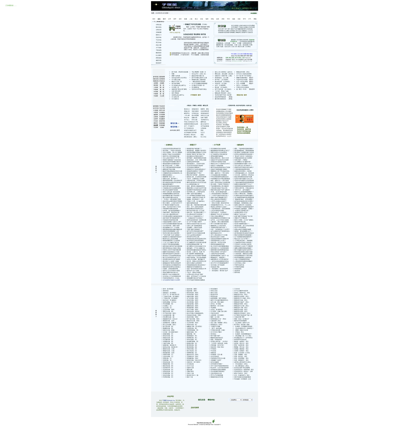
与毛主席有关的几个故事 (223, 117)
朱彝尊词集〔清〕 (192, 353)
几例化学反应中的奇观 (218, 253)
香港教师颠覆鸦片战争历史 (171, 193)
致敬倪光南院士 (167, 175)
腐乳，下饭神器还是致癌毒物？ (244, 148)
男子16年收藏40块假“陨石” (219, 223)
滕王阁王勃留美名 (220, 99)
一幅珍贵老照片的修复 (198, 81)
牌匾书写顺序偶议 (241, 77)
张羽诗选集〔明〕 (192, 339)
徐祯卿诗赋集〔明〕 (193, 341)
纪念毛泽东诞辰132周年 (245, 110)
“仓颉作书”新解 (215, 326)
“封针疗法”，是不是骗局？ (242, 190)
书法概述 (213, 307)
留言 (154, 19)
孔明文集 (250, 29)
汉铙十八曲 (190, 373)
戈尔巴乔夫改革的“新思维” (195, 165)
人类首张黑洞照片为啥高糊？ (220, 193)
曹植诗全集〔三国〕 (169, 351)
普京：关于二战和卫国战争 (195, 207)
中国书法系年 (215, 313)
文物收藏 (158, 32)
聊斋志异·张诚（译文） (241, 300)
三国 (232, 46)
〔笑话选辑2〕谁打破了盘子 (219, 270)
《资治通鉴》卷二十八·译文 (242, 336)
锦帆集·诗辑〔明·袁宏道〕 (195, 326)
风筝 (202, 130)
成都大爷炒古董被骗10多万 (219, 197)
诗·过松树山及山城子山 (179, 85)
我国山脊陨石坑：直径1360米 (220, 158)
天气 (249, 19)
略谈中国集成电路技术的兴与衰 (172, 171)
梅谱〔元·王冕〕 (216, 317)
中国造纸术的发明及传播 (170, 220)
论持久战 (248, 105)
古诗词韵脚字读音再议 (217, 371)
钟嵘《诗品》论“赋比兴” (241, 319)
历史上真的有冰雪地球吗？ (219, 199)
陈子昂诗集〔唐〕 (168, 326)
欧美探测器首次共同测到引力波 (220, 218)
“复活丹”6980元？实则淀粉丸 (243, 156)
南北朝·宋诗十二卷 (192, 375)
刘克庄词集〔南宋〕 (193, 300)
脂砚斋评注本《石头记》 (170, 319)
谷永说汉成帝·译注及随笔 (242, 367)
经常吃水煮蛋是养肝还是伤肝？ (244, 154)
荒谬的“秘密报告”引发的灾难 (172, 160)
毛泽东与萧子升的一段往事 (223, 95)
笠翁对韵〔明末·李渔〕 (218, 347)
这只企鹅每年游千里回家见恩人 (220, 231)
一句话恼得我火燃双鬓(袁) (246, 41)
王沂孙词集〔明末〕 (193, 322)
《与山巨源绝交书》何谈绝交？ (244, 328)
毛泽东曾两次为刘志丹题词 (224, 113)
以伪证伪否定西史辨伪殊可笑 (172, 148)
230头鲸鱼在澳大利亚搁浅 (219, 175)
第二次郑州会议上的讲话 (223, 134)
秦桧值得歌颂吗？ (168, 184)
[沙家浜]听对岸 (247, 43)
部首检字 (158, 63)
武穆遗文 (244, 30)
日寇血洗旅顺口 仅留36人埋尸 (172, 222)
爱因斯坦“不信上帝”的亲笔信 (220, 214)
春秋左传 (246, 25)
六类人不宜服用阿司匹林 (242, 259)
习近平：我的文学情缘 (194, 272)
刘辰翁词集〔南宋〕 (193, 304)
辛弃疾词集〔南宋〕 (193, 294)
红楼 (242, 46)
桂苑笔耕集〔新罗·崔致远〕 (219, 298)
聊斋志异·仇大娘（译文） (242, 306)
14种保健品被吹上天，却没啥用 (244, 173)
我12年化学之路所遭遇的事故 (220, 246)
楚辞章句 (244, 29)
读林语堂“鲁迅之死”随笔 (179, 89)
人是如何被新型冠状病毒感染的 (244, 182)
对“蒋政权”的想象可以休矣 (171, 205)
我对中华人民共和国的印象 (171, 156)
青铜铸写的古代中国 (217, 377)
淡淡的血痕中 (205, 113)
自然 (217, 19)
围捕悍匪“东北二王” (169, 177)
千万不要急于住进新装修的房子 (244, 207)
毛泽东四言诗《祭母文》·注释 (243, 371)
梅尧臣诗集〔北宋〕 (169, 321)
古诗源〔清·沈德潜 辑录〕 (171, 332)
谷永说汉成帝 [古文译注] (179, 77)
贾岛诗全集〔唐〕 (168, 336)
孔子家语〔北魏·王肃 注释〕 (219, 311)
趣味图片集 (219, 45)
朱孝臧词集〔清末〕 (193, 358)
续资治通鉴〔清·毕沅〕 (170, 302)
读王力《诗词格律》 (242, 85)
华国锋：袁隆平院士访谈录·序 (196, 197)
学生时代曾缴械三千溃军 (223, 109)
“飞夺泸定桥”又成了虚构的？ (172, 235)
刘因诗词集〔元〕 (168, 354)
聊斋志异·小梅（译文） (241, 307)
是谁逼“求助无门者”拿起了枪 (196, 154)
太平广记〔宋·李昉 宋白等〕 (171, 294)
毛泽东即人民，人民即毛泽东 (196, 192)
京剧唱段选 (219, 43)
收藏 (185, 19)
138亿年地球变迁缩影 (217, 210)
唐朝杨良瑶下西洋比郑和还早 (172, 263)
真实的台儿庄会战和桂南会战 (172, 255)
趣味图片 (234, 40)
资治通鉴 (252, 25)
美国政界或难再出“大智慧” (195, 171)
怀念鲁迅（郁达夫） (190, 134)
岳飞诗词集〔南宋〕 (193, 298)
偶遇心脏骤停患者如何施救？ (243, 248)
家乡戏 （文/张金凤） (221, 87)
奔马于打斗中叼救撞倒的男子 (220, 263)
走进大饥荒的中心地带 (223, 126)
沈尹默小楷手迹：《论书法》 (220, 341)
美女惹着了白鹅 (247, 45)
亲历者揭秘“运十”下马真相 (171, 227)
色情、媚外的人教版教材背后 (196, 186)
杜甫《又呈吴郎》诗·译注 (242, 353)
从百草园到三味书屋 (190, 132)
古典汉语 (158, 29)
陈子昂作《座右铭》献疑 (241, 324)
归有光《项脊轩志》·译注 (242, 292)
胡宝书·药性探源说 (240, 227)
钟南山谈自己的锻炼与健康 (242, 229)
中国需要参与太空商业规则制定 (220, 178)
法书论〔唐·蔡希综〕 (217, 309)
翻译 (164, 19)
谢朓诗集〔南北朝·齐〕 (170, 345)
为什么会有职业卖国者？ (194, 235)
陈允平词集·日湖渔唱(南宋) (195, 313)
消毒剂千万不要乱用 (240, 218)
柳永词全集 (166, 366)
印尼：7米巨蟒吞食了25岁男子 (220, 229)
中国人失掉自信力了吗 (191, 122)
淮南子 (236, 27)
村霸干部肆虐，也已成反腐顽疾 (196, 257)
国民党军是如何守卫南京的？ (172, 253)
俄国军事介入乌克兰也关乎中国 (196, 188)
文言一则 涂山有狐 (242, 81)
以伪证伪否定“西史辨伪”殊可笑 (194, 34)
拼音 (223, 19)
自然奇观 (245, 40)
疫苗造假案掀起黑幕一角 (194, 244)
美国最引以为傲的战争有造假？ (172, 237)
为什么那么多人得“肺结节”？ (243, 165)
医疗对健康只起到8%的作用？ (243, 250)
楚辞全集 (189, 369)
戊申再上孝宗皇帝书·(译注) (242, 362)
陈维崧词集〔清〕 (192, 343)
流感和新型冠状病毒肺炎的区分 (244, 186)
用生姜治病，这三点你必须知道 (244, 225)
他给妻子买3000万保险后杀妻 (196, 233)
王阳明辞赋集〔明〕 (193, 330)
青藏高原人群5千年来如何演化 (220, 171)
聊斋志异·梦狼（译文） (241, 311)
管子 (226, 29)
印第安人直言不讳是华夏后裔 (172, 250)
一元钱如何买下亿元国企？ (195, 218)
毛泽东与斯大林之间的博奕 (171, 233)
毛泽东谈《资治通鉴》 (223, 125)
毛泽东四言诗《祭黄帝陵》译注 (244, 369)
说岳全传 (228, 46)
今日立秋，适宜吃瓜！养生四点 (244, 175)
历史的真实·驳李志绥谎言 (224, 132)
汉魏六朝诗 (190, 371)
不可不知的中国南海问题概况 (196, 280)
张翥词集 (166, 360)
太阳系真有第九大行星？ (218, 240)
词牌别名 (213, 353)
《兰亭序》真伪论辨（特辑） (220, 343)
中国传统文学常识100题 (218, 358)
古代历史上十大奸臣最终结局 (172, 276)
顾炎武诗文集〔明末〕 (194, 321)
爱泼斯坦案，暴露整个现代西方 (196, 150)
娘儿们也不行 (205, 124)
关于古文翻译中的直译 (241, 291)
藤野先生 (203, 122)
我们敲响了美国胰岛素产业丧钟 (244, 152)
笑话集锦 (240, 40)
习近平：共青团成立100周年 (195, 178)
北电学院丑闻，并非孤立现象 (196, 180)
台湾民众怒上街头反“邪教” (195, 274)
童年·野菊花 (175, 93)
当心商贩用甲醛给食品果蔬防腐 (244, 197)
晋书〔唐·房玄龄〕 (169, 289)
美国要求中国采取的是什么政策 (196, 190)
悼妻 (173, 74)
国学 (175, 19)
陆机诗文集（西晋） (169, 330)
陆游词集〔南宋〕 (192, 291)
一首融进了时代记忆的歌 (192, 24)
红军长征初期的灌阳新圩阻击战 (172, 223)
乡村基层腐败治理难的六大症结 (196, 152)
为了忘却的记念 (189, 128)
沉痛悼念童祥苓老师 (193, 162)
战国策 (236, 25)
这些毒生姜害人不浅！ (241, 212)
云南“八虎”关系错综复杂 (194, 225)
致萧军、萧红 (205, 109)
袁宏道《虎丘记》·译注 (241, 343)
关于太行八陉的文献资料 (244, 74)
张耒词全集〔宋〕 (168, 371)
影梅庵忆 (232, 32)
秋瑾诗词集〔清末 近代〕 (194, 360)
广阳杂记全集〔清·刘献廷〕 (171, 296)
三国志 (241, 27)
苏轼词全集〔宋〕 (168, 362)
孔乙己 (203, 132)
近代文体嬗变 (215, 362)
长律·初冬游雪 (176, 91)
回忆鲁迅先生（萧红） (191, 137)
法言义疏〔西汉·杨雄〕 (218, 302)
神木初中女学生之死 (193, 237)
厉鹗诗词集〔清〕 (192, 349)
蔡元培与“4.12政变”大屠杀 (171, 261)
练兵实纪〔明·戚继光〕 (170, 300)
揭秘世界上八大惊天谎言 (218, 225)
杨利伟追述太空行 (216, 233)
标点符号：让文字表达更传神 (220, 367)
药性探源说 (237, 268)
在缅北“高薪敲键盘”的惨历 (219, 169)
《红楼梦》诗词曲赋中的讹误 (243, 326)
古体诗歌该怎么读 (216, 373)
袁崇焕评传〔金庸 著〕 (170, 322)
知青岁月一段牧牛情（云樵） (224, 76)
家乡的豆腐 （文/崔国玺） (223, 81)
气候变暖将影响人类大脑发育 (220, 186)
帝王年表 (158, 42)
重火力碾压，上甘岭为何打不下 (172, 203)
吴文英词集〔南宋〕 (193, 302)
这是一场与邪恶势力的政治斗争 (196, 268)
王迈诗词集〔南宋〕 (169, 309)
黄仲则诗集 (190, 345)
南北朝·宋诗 (214, 294)
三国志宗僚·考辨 (239, 317)
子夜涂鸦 (158, 50)
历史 (201, 19)
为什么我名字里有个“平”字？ (172, 158)
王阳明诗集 (190, 328)
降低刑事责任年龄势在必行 (195, 208)
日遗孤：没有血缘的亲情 (170, 268)
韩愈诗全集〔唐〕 (168, 337)
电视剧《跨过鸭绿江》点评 (195, 199)
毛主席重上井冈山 (221, 123)
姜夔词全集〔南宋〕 (193, 306)
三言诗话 (237, 289)
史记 (232, 25)
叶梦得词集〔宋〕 (168, 377)
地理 (207, 19)
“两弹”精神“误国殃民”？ (194, 229)
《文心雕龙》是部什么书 (241, 322)
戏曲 (233, 19)
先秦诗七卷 (190, 367)
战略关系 (194, 117)
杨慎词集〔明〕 (192, 334)
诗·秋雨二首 (175, 87)
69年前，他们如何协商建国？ (172, 210)
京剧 (239, 19)
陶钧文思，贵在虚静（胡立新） (224, 74)
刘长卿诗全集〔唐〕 (169, 317)
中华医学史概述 (239, 267)
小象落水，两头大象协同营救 (220, 222)
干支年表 (158, 40)
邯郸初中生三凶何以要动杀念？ (196, 169)
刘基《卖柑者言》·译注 (241, 360)
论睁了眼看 (204, 117)
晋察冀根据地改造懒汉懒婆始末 (172, 229)
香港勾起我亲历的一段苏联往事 (196, 220)
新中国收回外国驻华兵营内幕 (172, 182)
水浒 (235, 46)
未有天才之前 (205, 115)
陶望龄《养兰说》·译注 (241, 347)
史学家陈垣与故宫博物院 (218, 369)
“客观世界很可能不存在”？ (219, 227)
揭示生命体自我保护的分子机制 (220, 167)
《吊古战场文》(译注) (241, 364)
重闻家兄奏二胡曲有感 (198, 79)
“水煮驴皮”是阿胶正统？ (242, 210)
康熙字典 (158, 60)
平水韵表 (213, 351)
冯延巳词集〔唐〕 (168, 343)
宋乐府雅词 (214, 289)
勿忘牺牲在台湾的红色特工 (195, 156)
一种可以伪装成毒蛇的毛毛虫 (220, 261)
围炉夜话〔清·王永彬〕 (218, 306)
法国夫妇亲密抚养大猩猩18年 (220, 239)
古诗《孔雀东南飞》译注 (241, 375)
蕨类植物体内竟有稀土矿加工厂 (220, 150)
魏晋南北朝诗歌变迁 (217, 337)
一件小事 (187, 115)
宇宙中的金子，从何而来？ (219, 212)
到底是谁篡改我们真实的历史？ (196, 265)
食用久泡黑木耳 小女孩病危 (242, 205)
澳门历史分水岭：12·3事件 (171, 165)
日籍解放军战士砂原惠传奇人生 (172, 173)
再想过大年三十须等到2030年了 (220, 163)
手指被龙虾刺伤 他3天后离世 (243, 158)
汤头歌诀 (237, 270)
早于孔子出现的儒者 (217, 375)
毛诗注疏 (252, 27)
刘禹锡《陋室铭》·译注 (241, 349)
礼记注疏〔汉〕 (168, 307)
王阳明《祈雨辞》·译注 (241, 351)
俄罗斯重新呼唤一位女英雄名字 (172, 180)
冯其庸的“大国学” (216, 360)
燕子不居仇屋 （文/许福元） (223, 89)
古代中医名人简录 (240, 263)
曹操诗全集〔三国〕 (169, 349)
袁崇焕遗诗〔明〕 (192, 336)
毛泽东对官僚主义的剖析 (223, 119)
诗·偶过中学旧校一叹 (198, 85)
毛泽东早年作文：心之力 (223, 136)
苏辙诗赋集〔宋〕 (168, 334)
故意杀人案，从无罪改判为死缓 (196, 177)
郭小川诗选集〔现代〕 (170, 324)
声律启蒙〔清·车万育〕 (218, 345)
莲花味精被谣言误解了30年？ (243, 163)
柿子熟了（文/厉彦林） (222, 79)
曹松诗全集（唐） (168, 311)
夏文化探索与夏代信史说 (170, 197)
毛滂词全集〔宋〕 (168, 369)
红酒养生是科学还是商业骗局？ (244, 195)
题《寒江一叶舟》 (241, 89)
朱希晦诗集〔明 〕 (192, 337)
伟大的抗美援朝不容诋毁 (170, 190)
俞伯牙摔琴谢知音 (220, 97)
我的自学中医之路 (240, 222)
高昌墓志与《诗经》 (217, 324)
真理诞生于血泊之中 (222, 121)
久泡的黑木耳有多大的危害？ (243, 242)
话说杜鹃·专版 (215, 267)
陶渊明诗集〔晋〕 (168, 328)
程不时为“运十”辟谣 (193, 270)
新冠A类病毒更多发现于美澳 (243, 177)
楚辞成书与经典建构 (240, 321)
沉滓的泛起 (195, 113)
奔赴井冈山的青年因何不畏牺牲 (172, 201)
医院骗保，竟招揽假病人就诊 (243, 203)
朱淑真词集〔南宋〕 (193, 307)
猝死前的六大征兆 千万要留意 (243, 246)
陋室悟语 (158, 53)
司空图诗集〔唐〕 (168, 339)
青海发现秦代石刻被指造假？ (172, 163)
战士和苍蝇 (195, 115)
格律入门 (158, 35)
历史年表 (158, 37)
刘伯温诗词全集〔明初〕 (194, 315)
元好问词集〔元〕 (168, 356)
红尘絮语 (158, 55)
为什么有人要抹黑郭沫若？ (171, 214)
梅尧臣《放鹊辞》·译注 (241, 341)
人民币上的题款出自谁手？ (219, 201)
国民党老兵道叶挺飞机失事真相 (172, 246)
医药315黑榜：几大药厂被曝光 (243, 220)
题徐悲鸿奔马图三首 (198, 76)
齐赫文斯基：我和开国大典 (171, 212)
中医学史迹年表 (239, 265)
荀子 (229, 29)
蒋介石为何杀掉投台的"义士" (171, 257)
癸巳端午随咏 (176, 83)
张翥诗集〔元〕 (168, 358)
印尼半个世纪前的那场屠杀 (171, 244)
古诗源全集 (190, 364)
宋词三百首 (214, 291)
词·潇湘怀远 (195, 87)
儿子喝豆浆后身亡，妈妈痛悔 (243, 240)
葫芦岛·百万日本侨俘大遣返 (171, 270)
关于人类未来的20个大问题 (219, 235)
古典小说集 (219, 46)
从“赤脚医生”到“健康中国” (242, 162)
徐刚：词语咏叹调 (216, 339)
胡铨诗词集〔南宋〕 (193, 296)
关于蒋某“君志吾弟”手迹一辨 (243, 315)
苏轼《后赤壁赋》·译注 (241, 358)
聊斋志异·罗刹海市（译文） (223, 93)
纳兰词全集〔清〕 (192, 351)
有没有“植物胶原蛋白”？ (242, 223)
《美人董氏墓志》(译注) (241, 366)
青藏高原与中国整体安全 (194, 267)
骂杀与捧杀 (195, 111)
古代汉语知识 (215, 356)
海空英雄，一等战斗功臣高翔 (172, 150)
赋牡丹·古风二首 (177, 81)
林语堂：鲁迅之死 (203, 105)
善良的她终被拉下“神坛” (194, 173)
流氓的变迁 (195, 109)
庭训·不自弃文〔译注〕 (241, 373)
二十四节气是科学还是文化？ (220, 195)
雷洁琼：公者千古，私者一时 (196, 252)
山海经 (241, 25)
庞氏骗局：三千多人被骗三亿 (196, 248)
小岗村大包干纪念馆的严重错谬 (196, 255)
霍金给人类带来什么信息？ (219, 207)
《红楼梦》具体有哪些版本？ (243, 334)
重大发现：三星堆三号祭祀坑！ (220, 184)
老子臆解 (238, 29)
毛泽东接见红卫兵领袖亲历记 (172, 265)
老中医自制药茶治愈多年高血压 (244, 233)
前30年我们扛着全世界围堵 (195, 240)
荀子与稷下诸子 (215, 336)
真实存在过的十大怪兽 (218, 237)
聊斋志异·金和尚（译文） (242, 296)
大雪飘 (239, 43)
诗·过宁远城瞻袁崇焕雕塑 (199, 83)
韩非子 (233, 29)
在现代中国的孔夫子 (190, 130)
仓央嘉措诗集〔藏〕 (169, 315)
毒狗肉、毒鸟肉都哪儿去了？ (243, 231)
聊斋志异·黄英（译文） (243, 72)
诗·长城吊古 (175, 99)
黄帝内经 (237, 272)
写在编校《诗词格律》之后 (242, 379)
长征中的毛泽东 (240, 105)
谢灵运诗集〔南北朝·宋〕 (171, 347)
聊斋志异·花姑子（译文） (242, 302)
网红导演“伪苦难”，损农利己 (196, 175)
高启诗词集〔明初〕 (193, 317)
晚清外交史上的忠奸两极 (170, 239)
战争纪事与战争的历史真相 (171, 186)
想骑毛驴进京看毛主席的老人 (172, 267)
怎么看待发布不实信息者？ (195, 214)
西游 (239, 46)
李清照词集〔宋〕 (168, 373)
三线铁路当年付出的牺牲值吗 (172, 188)
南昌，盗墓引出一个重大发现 (220, 173)
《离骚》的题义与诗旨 (241, 330)
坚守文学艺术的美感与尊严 (195, 231)
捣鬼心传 (187, 111)
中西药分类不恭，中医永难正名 (244, 188)
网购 (255, 19)
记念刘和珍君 (205, 111)
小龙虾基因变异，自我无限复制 (220, 208)
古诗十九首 (190, 366)
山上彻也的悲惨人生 (193, 184)
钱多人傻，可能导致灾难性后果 (196, 205)
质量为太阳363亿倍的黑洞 (219, 152)
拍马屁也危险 (229, 45)
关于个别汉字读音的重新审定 (220, 366)
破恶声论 (187, 113)
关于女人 (187, 120)
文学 (169, 19)
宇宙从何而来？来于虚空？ (219, 252)
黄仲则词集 (190, 347)
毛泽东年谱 (231, 105)
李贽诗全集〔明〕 (192, 324)
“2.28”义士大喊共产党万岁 (171, 242)
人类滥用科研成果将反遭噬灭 (243, 261)
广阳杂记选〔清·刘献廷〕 (171, 298)
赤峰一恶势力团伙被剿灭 (194, 193)
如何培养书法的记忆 (240, 339)
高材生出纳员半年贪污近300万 (196, 223)
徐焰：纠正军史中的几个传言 (172, 207)
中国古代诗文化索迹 (242, 87)
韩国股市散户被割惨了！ (194, 148)
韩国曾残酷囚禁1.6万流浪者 (171, 240)
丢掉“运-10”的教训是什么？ (195, 216)
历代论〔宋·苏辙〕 (216, 304)
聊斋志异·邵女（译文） (241, 294)
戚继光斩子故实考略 (169, 169)
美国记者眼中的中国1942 (170, 272)
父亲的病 (203, 128)
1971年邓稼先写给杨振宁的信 (196, 195)
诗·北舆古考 (175, 97)
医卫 (196, 19)
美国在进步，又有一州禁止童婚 (196, 160)
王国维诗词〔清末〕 (193, 356)
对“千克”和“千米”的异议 (243, 76)
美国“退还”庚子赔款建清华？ (172, 218)
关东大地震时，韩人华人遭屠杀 (172, 152)
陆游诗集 (189, 289)
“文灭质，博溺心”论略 (222, 91)
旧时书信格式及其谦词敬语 (242, 377)
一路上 (234, 43)
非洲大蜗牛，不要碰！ (241, 160)
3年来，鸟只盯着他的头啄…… (220, 192)
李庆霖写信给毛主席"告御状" (171, 259)
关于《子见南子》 (189, 126)
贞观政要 (221, 32)
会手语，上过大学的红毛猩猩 (220, 220)
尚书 (219, 29)
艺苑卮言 (250, 32)
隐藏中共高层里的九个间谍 (171, 252)
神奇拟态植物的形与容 (218, 244)
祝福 (202, 134)
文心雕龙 (227, 30)
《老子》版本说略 (216, 328)
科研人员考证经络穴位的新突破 (220, 182)
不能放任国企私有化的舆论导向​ (196, 239)
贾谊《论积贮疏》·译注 (241, 345)
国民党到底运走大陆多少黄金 (172, 248)
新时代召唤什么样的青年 (194, 263)
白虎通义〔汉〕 (168, 306)
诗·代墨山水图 (176, 79)
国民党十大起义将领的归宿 (171, 274)
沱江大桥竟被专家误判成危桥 (172, 167)
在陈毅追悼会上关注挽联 (223, 111)
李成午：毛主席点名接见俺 (224, 128)
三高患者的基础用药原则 (242, 169)
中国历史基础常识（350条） (171, 278)
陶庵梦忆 (238, 32)
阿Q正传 (186, 117)
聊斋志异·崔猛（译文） (241, 309)
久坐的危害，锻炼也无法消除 (243, 253)
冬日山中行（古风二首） (199, 74)
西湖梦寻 (244, 32)
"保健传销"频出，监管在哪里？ (243, 199)
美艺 (180, 19)
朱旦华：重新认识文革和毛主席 (196, 261)
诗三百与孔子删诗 (216, 332)
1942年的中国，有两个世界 (171, 225)
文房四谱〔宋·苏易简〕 (218, 315)
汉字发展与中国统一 (217, 364)
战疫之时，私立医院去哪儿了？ (196, 212)
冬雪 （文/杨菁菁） (221, 85)
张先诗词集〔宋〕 (168, 375)
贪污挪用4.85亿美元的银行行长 (196, 246)
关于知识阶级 (205, 126)
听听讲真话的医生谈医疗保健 (243, 252)
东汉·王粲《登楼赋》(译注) (219, 322)
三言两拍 (248, 46)
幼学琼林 (221, 30)
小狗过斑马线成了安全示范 (219, 188)
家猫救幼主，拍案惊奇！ (218, 257)
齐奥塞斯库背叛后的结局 (170, 208)
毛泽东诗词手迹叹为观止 (199, 89)
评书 (244, 19)
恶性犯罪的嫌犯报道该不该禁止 (196, 250)
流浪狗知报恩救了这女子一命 (220, 255)
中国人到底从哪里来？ (218, 216)
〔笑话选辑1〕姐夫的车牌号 (219, 268)
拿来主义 (187, 109)
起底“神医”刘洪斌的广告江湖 (243, 216)
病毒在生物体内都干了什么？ (243, 184)
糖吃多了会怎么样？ (240, 214)
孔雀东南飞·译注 (216, 321)
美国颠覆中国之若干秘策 (194, 278)
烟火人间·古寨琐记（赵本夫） (224, 72)
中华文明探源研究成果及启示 (220, 177)
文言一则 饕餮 (240, 83)
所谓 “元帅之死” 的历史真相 (171, 192)
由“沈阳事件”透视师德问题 (195, 253)
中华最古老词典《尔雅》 (218, 330)
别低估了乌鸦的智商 (217, 165)
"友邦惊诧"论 (205, 120)
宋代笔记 (213, 334)
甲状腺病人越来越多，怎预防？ (244, 208)
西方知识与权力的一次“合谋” (196, 210)
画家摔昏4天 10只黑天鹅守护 (219, 259)
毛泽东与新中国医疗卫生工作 (243, 178)
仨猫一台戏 (237, 45)
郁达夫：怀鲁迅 (192, 105)
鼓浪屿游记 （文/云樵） (222, 77)
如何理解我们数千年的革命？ (172, 195)
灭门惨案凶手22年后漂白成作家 (196, 242)
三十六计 (250, 30)
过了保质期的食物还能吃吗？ (243, 237)
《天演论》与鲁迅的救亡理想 (172, 199)
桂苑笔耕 (227, 32)
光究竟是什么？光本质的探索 (220, 248)
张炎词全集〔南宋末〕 (194, 311)
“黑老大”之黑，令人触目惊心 (196, 201)
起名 (159, 19)
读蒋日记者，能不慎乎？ (170, 178)
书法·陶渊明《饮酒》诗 (199, 72)
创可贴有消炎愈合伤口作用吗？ (244, 201)
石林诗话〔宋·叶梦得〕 (194, 362)
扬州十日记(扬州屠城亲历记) (219, 300)
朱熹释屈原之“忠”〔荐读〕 (219, 319)
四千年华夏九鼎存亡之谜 (199, 77)
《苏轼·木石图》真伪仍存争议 (220, 203)
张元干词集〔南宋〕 (193, 309)
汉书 (232, 27)
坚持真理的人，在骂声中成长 (196, 163)
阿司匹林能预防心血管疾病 (242, 257)
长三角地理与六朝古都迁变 (219, 154)
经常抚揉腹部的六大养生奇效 (243, 255)
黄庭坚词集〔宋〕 (168, 364)
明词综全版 (214, 296)
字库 (228, 19)
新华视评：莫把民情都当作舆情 (196, 158)
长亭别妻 (227, 43)
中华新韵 (213, 349)
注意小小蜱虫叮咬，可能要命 (243, 193)
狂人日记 (203, 137)
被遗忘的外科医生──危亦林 (243, 171)
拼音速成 (158, 58)
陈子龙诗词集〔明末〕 (194, 319)
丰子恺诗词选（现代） (170, 313)
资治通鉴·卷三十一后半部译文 (243, 337)
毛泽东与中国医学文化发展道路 (244, 180)
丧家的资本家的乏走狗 (191, 124)
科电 (212, 19)
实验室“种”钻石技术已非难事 (220, 160)
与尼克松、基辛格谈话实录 (224, 130)
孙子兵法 (238, 30)
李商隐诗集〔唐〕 (168, 341)
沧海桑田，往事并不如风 (194, 227)
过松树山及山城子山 (178, 95)
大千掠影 (158, 47)
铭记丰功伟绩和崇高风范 (223, 115)
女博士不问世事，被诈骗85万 (196, 259)
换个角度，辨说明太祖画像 (180, 72)
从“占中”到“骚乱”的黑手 (194, 222)
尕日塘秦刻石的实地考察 (218, 148)
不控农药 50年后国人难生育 (242, 244)
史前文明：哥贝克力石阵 (218, 242)
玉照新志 (232, 30)
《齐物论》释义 (239, 332)
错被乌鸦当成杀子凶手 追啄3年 (220, 190)
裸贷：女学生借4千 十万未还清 (196, 276)
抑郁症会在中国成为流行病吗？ (244, 167)
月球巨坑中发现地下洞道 (218, 162)
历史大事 (158, 45)
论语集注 (246, 27)
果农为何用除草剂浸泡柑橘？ (243, 235)
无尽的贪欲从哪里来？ (194, 167)
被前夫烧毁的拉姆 (192, 203)
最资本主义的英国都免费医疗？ (244, 192)
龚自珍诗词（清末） (193, 354)
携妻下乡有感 (176, 76)
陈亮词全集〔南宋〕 (193, 292)
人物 (190, 19)
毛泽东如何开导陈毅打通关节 (172, 162)
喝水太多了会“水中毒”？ (242, 239)
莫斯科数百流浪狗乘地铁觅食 (220, 250)
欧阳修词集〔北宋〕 (169, 353)
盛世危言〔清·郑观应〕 (170, 292)
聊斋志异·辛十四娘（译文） (242, 298)
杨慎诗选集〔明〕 (192, 332)
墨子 (223, 29)
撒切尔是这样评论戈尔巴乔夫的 (196, 182)
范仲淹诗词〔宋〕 (168, 367)
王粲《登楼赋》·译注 (240, 354)
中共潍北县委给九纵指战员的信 (172, 216)
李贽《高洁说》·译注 (240, 356)
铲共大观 (194, 120)
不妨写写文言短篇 (241, 79)
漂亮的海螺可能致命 (217, 156)
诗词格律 (213, 354)
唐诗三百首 (214, 292)
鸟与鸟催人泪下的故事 (218, 265)
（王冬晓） (204, 24)
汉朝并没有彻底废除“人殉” (171, 231)
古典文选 (158, 24)
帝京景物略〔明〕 (168, 304)
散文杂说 (158, 27)
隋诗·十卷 (190, 377)
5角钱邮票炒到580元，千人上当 (220, 205)
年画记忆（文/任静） (221, 83)
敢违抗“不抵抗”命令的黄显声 (172, 154)
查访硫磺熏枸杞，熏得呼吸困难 (244, 150)
